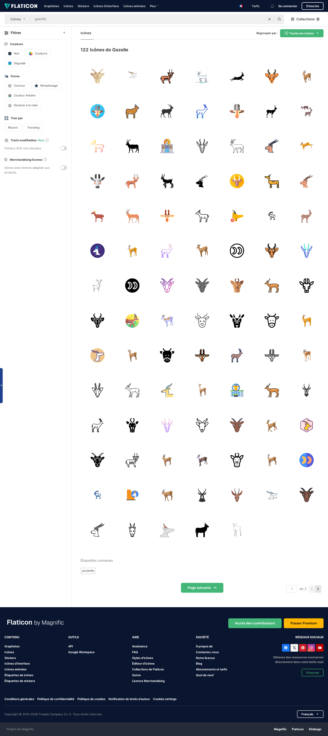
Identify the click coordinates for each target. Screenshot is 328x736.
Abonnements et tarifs (211, 669)
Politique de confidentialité (55, 699)
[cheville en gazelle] (236, 250)
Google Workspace (81, 652)
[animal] (132, 76)
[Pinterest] (303, 648)
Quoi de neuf (205, 675)
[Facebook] (286, 648)
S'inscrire (312, 6)
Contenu (11, 637)
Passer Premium (304, 623)
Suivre (136, 675)
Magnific (280, 729)
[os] (306, 355)
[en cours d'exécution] (306, 146)
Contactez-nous (207, 652)
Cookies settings (164, 699)
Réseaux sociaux (309, 637)
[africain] (132, 529)
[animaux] (202, 425)
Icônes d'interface (106, 6)
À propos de (204, 646)
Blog (199, 663)
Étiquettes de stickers (19, 681)
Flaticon (298, 729)
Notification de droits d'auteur (129, 699)
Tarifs (255, 6)
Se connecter (287, 6)
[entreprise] (271, 495)
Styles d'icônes (142, 658)
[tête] (202, 320)
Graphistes (51, 6)
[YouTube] (320, 648)
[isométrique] (132, 250)
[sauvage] (167, 495)
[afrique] (132, 215)
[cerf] (167, 529)
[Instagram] (311, 648)
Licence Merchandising (148, 681)
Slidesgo (315, 729)
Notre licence (205, 658)
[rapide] (202, 76)
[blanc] (167, 320)
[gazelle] (97, 76)
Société (202, 637)
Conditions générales (19, 699)
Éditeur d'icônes (143, 663)
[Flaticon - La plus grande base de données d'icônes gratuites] (20, 6)
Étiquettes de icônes (18, 675)
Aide (135, 637)
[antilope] (167, 111)
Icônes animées (134, 6)
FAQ (135, 652)
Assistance (139, 646)
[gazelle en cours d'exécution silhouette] (236, 76)
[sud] (132, 146)
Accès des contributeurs (255, 623)
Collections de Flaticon (148, 669)
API (70, 646)
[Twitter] (294, 648)
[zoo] (306, 76)
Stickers (83, 6)
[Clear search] (269, 19)
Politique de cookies (91, 699)
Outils (73, 637)
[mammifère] (271, 76)
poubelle (88, 570)
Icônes (68, 6)
